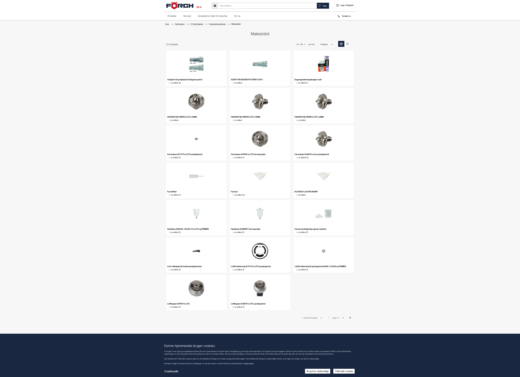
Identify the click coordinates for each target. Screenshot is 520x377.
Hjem (167, 24)
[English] (200, 7)
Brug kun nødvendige (318, 371)
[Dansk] (197, 7)
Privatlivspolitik (171, 371)
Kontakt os (346, 16)
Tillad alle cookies (344, 371)
